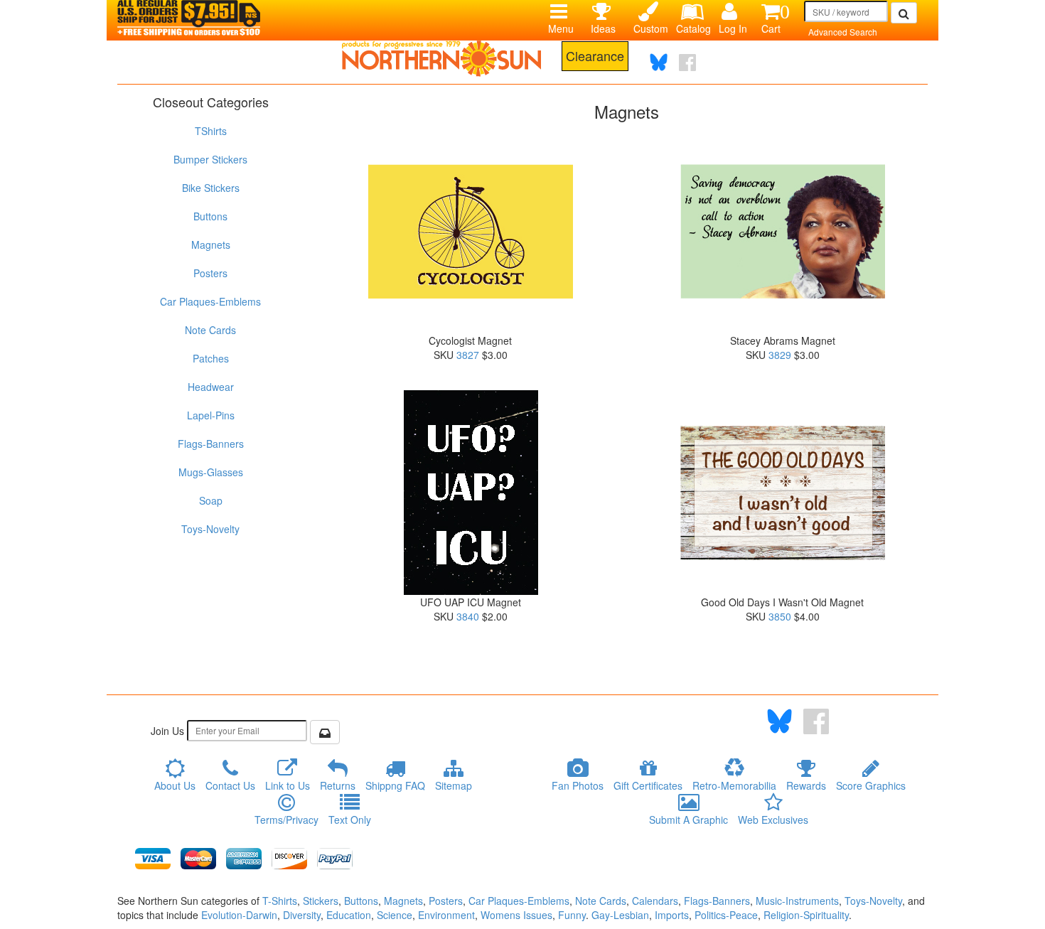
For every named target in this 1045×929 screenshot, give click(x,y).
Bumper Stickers (210, 159)
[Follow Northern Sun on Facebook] (687, 62)
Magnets (210, 244)
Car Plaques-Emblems (210, 301)
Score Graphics (871, 785)
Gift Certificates (647, 785)
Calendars (655, 900)
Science (394, 915)
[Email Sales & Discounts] (325, 732)
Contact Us (230, 785)
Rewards (806, 785)
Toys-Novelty (210, 529)
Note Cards (210, 330)
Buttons (210, 216)
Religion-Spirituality (806, 915)
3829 (779, 355)
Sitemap (453, 785)
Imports (672, 915)
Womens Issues (516, 915)
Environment (446, 915)
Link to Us (287, 785)
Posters (210, 273)
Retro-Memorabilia (734, 785)
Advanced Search (842, 32)
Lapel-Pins (211, 415)
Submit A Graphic (688, 819)
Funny (572, 915)
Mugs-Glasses (210, 472)
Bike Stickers (211, 188)
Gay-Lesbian (620, 915)
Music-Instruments (797, 900)
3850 (779, 616)
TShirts (211, 131)
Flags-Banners (211, 443)
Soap (211, 500)
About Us (174, 785)
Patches (211, 358)
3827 (467, 355)
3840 (467, 616)
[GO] (904, 12)
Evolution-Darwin (239, 915)
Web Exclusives (773, 819)
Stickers (320, 900)
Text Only (349, 819)
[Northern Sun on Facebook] (816, 721)
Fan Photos (578, 785)
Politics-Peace (726, 915)
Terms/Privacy (286, 819)
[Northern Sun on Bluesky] (658, 62)
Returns (337, 785)
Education (348, 915)
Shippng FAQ (395, 785)
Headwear (211, 387)
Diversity (302, 915)
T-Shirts (279, 900)
